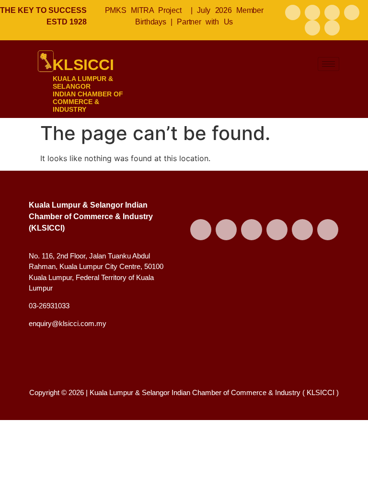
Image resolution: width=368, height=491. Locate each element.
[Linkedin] (312, 27)
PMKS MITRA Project (143, 10)
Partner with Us (205, 22)
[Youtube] (332, 12)
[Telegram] (332, 27)
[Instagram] (351, 12)
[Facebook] (292, 12)
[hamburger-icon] (328, 64)
